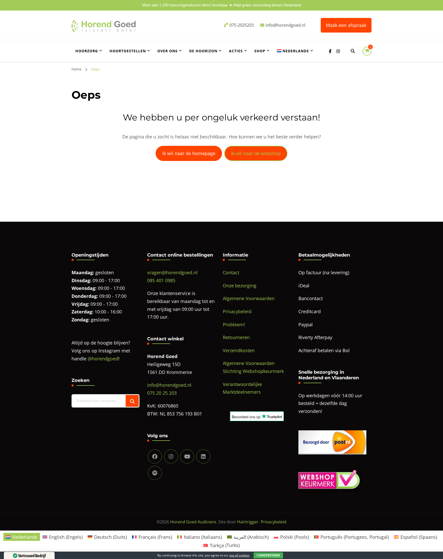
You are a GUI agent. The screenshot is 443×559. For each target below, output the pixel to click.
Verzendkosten (239, 350)
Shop (259, 50)
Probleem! (234, 324)
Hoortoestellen (127, 50)
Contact (231, 272)
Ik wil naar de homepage (188, 153)
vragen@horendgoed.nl (172, 272)
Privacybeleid (237, 311)
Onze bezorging (239, 285)
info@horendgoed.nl (169, 385)
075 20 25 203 (162, 393)
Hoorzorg (86, 50)
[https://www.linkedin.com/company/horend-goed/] (203, 456)
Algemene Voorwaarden (249, 298)
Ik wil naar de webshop (256, 153)
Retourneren (236, 337)
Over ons (167, 50)
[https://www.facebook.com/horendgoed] (155, 456)
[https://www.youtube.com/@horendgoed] (187, 456)
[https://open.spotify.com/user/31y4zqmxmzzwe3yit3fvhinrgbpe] (155, 473)
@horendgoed (103, 358)
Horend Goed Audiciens (193, 522)
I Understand (268, 555)
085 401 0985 (161, 280)
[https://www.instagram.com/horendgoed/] (171, 456)
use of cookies (239, 555)
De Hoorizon (203, 50)
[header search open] (353, 51)
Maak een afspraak (346, 25)
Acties (236, 50)
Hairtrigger (247, 522)
